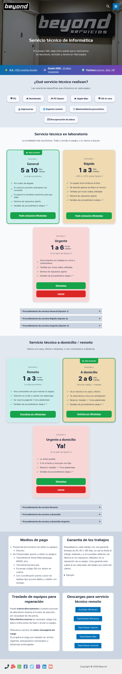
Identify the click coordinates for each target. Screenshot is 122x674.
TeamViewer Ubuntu (88, 627)
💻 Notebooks (33, 98)
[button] (108, 6)
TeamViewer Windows (88, 618)
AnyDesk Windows (88, 609)
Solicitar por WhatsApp (89, 414)
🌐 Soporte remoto (53, 109)
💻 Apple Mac (81, 98)
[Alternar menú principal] (116, 6)
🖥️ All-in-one (105, 98)
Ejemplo (70, 575)
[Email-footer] (13, 666)
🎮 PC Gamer (57, 98)
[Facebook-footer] (25, 666)
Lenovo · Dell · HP (100, 70)
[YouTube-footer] (50, 666)
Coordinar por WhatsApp (33, 414)
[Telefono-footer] (7, 666)
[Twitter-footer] (32, 666)
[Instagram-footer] (38, 666)
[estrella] (6, 70)
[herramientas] (45, 70)
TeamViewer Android (88, 645)
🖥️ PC (13, 98)
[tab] (61, 311)
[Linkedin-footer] (44, 666)
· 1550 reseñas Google (23, 70)
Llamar (61, 294)
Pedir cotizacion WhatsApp (33, 215)
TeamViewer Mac (88, 636)
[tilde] (83, 70)
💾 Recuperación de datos (61, 119)
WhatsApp (61, 286)
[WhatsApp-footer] (19, 666)
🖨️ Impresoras (25, 109)
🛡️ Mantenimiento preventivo (88, 109)
